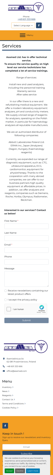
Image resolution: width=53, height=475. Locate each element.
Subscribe (26, 453)
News (4, 391)
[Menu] (22, 35)
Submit (26, 320)
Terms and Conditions (13, 403)
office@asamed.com (17, 371)
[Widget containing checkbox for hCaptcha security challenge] (25, 309)
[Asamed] (26, 347)
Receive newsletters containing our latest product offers (28, 292)
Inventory (7, 387)
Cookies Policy (9, 407)
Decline (20, 471)
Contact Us (7, 399)
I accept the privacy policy (22, 299)
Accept (9, 471)
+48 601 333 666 (26, 19)
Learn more (33, 471)
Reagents (6, 395)
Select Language (22, 25)
